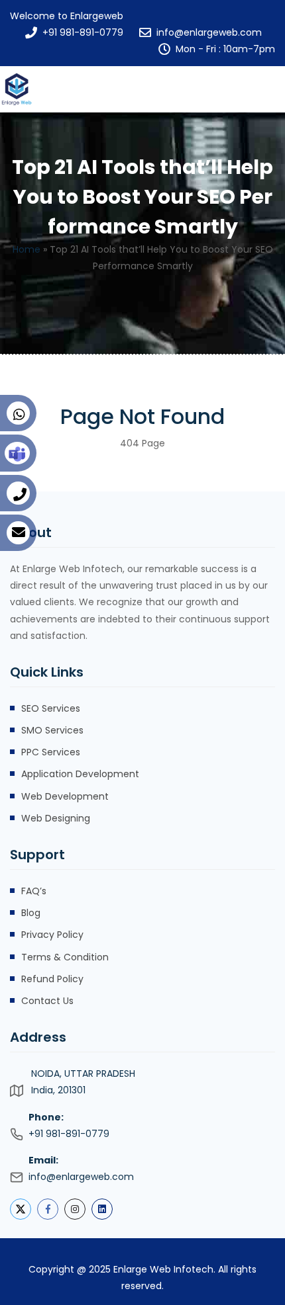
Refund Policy (52, 979)
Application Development (80, 773)
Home (26, 249)
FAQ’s (33, 891)
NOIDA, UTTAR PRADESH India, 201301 (83, 1082)
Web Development (65, 796)
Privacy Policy (52, 934)
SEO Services (50, 708)
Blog (30, 912)
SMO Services (52, 730)
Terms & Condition (65, 957)
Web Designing (55, 818)
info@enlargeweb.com (209, 32)
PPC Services (50, 752)
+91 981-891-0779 (82, 32)
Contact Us (47, 1000)
